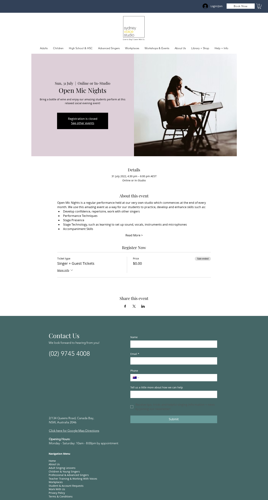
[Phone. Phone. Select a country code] (136, 377)
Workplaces (56, 482)
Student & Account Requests (66, 485)
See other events (82, 123)
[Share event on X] (134, 306)
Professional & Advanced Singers (69, 475)
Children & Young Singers (64, 471)
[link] (259, 6)
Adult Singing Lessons (62, 468)
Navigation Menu (59, 453)
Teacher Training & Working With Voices (73, 478)
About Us (54, 464)
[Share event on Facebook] (125, 306)
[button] (58, 48)
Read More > (134, 235)
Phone (134, 370)
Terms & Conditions (61, 496)
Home (52, 460)
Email (134, 354)
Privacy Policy (57, 493)
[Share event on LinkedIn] (143, 306)
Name (134, 337)
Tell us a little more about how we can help (156, 387)
